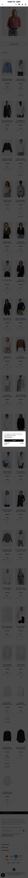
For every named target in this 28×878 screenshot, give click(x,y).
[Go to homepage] (14, 1)
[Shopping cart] (25, 4)
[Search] (16, 4)
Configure (22, 443)
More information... (8, 437)
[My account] (22, 4)
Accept (14, 440)
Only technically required (7, 443)
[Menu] (2, 4)
